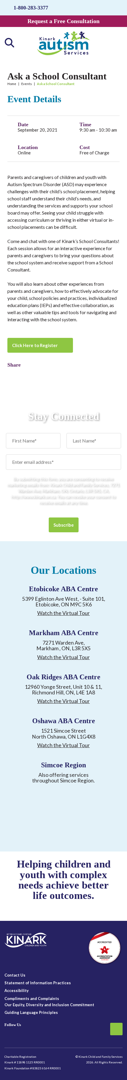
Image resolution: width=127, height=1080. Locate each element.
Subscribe (63, 525)
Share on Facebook (11, 373)
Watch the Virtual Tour (63, 613)
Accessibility (16, 990)
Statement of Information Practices (37, 982)
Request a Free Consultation (63, 21)
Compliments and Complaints (31, 998)
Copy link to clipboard (22, 373)
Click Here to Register (35, 345)
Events (26, 84)
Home (11, 84)
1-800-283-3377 (31, 8)
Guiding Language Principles (31, 1012)
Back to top (116, 1029)
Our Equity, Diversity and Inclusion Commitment (49, 1004)
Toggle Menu (115, 42)
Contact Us (14, 975)
